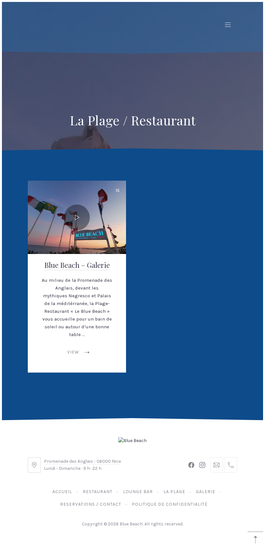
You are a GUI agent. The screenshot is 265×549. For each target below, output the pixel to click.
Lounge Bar (138, 491)
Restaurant (97, 491)
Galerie (205, 491)
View (73, 352)
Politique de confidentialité (169, 504)
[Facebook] (191, 465)
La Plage (174, 491)
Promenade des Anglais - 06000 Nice (82, 461)
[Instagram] (202, 465)
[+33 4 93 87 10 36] (230, 465)
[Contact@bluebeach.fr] (216, 465)
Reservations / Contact (90, 504)
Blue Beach (131, 524)
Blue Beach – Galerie (77, 265)
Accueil (62, 491)
